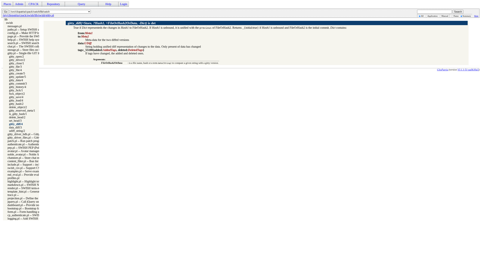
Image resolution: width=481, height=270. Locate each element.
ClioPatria (442, 69)
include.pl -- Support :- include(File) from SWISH (37, 164)
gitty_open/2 (16, 56)
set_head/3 (15, 120)
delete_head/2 (17, 117)
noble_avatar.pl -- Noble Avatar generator (32, 154)
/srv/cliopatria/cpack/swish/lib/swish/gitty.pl (28, 15)
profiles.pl (13, 178)
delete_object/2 (18, 107)
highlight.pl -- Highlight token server (29, 181)
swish (9, 22)
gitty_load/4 (16, 100)
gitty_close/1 (16, 63)
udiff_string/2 (17, 130)
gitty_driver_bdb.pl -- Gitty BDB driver (31, 134)
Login (123, 4)
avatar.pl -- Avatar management (26, 151)
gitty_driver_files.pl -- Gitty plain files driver (34, 137)
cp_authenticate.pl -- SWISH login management (36, 215)
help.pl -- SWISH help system (25, 39)
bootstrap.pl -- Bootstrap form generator (31, 208)
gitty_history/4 (17, 86)
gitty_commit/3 (18, 83)
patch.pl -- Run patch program (25, 140)
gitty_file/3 (15, 66)
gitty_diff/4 (16, 124)
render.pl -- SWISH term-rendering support (33, 188)
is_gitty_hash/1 (18, 114)
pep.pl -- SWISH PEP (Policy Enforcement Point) (37, 147)
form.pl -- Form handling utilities (27, 211)
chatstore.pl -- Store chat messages (28, 157)
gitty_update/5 (17, 76)
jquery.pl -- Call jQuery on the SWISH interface (36, 201)
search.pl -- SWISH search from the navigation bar (37, 43)
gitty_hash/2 (16, 103)
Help (476, 16)
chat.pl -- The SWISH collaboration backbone (35, 46)
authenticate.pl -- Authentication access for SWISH (38, 144)
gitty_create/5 (17, 73)
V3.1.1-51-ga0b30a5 (468, 69)
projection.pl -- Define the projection (29, 198)
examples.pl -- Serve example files (28, 171)
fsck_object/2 (17, 93)
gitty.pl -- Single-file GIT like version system (34, 53)
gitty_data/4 (16, 80)
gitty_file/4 (15, 70)
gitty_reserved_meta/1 (22, 110)
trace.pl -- (13, 194)
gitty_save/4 (16, 97)
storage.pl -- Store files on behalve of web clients (36, 49)
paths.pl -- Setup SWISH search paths (30, 29)
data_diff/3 (15, 127)
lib (6, 19)
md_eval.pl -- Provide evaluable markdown (33, 174)
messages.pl (15, 26)
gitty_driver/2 (17, 60)
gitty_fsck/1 (16, 90)
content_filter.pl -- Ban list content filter (31, 161)
